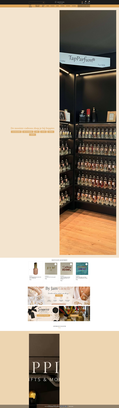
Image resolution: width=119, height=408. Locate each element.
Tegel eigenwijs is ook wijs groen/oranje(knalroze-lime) (81, 278)
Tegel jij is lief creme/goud (50, 277)
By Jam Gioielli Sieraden (30, 5)
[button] (59, 253)
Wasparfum (68, 5)
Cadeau (47, 5)
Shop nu (59, 327)
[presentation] (29, 269)
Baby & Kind (43, 5)
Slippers (57, 5)
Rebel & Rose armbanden (37, 5)
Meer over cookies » (71, 406)
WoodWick (74, 5)
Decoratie (52, 5)
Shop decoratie (74, 315)
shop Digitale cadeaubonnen (43, 315)
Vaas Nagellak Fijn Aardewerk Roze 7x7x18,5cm (35, 278)
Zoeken (43, 2)
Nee (65, 406)
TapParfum (62, 5)
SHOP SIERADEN (59, 295)
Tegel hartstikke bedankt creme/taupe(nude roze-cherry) (65, 278)
